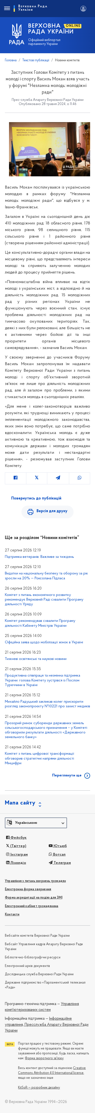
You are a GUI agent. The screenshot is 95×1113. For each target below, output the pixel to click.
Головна (11, 60)
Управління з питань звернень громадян (35, 881)
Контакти (12, 914)
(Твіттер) (17, 846)
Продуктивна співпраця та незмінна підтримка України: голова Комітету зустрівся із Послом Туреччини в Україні (42, 680)
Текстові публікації (35, 60)
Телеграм (62, 863)
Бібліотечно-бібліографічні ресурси (32, 957)
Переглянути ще (67, 775)
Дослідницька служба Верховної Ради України (39, 974)
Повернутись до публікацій (36, 498)
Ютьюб (60, 846)
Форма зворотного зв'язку (44, 1058)
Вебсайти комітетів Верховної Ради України (37, 936)
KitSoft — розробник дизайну (39, 1088)
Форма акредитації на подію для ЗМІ (33, 898)
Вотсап (59, 855)
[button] (36, 822)
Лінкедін (18, 863)
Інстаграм (19, 855)
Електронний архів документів (27, 966)
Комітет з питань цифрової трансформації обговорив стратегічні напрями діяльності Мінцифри (39, 758)
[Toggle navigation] (7, 8)
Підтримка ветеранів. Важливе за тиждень (39, 557)
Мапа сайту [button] (20, 803)
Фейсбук (18, 838)
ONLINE (73, 26)
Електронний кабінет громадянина (31, 906)
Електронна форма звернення (28, 889)
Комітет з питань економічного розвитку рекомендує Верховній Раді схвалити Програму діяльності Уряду (44, 599)
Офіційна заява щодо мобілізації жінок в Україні (44, 642)
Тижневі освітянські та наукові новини (35, 659)
